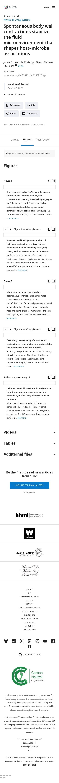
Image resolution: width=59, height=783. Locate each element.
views (8, 124)
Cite (33, 105)
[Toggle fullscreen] (7, 775)
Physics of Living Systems (17, 20)
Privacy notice (29, 492)
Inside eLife (29, 615)
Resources (30, 626)
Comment (32, 114)
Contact (30, 604)
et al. (21, 66)
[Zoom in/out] (10, 775)
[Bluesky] (6, 642)
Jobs (30, 593)
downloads (23, 124)
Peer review (42, 140)
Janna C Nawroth (13, 62)
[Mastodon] (29, 642)
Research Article (12, 16)
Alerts (29, 600)
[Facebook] (29, 648)
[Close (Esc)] (1, 775)
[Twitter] (22, 642)
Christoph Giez (32, 62)
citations (39, 124)
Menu (47, 7)
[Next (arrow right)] (4, 777)
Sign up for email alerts (29, 485)
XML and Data (29, 629)
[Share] (4, 775)
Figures (27, 140)
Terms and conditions (29, 607)
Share (13, 113)
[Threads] (53, 642)
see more (13, 218)
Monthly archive (29, 618)
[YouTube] (45, 642)
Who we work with (29, 596)
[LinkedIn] (14, 642)
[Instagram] (37, 642)
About (29, 589)
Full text (14, 140)
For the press (29, 622)
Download (15, 105)
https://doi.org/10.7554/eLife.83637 (22, 75)
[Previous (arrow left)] (1, 777)
